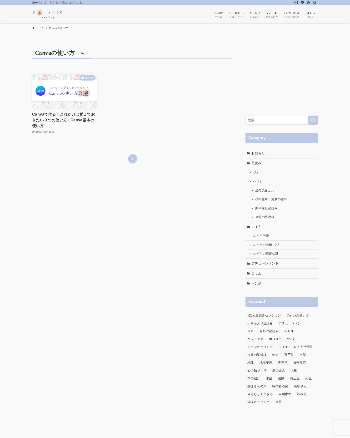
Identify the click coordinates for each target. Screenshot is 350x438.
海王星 (295, 378)
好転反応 (299, 362)
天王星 (282, 362)
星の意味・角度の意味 (271, 199)
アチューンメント (265, 263)
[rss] (308, 2)
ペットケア (255, 339)
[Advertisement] (281, 77)
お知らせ (258, 153)
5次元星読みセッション (264, 315)
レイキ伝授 (261, 236)
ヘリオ (258, 181)
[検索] (315, 2)
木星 (294, 370)
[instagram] (296, 2)
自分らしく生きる (260, 394)
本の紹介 (253, 378)
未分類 (256, 283)
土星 (303, 355)
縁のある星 (280, 386)
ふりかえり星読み (260, 323)
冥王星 (289, 355)
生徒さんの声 (256, 386)
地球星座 (266, 362)
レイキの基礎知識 (266, 253)
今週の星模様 (264, 217)
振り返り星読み (266, 208)
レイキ (256, 227)
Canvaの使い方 (298, 315)
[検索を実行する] (313, 120)
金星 (278, 402)
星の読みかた (264, 190)
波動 (281, 378)
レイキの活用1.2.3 (266, 245)
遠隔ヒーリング (258, 402)
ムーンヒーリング (260, 347)
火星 (308, 378)
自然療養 (285, 394)
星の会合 (278, 370)
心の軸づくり (256, 370)
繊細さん (300, 386)
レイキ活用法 (303, 347)
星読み (256, 163)
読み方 (302, 394)
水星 (269, 378)
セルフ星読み (269, 331)
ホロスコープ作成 (282, 339)
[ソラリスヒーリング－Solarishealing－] (47, 14)
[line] (302, 2)
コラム (256, 273)
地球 (250, 362)
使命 (275, 355)
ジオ (256, 172)
